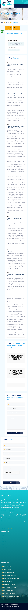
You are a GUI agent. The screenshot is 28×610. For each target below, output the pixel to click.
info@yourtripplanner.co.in (10, 510)
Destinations (6, 541)
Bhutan (4, 550)
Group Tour (5, 554)
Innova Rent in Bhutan (8, 590)
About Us (5, 538)
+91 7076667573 (9, 524)
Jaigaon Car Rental (7, 569)
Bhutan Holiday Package (8, 572)
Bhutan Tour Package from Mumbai (11, 578)
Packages (7, 22)
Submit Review (13, 432)
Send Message (9, 482)
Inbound (5, 544)
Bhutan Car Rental (7, 566)
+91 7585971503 (16, 524)
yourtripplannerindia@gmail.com (7, 511)
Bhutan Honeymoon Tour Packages (11, 596)
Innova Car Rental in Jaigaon (9, 587)
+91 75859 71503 (23, 12)
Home (4, 535)
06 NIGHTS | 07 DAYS (14, 49)
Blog (4, 557)
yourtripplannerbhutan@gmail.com (8, 512)
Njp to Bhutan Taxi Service (9, 584)
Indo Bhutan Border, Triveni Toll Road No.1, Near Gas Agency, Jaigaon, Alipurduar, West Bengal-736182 (13, 515)
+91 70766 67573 (17, 12)
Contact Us (5, 560)
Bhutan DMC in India (7, 581)
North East (5, 547)
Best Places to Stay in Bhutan (9, 593)
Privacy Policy (9, 609)
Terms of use (3, 609)
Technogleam (14, 606)
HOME (2, 22)
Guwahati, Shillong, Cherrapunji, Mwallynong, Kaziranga (16, 44)
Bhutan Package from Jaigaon (9, 575)
